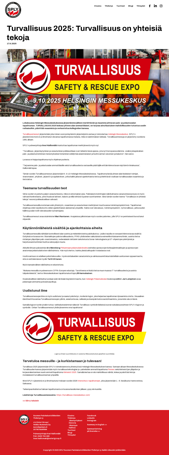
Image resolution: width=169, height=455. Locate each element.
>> (97, 425)
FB (150, 7)
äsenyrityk (74, 421)
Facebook (91, 416)
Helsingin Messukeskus (118, 134)
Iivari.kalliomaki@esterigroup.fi (47, 438)
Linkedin (91, 418)
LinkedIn (155, 6)
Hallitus (72, 428)
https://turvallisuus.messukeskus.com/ (73, 395)
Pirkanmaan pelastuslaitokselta (74, 248)
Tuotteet (120, 6)
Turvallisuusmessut (31, 134)
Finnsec (111, 369)
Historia (72, 423)
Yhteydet (141, 6)
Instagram (91, 421)
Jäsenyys (73, 425)
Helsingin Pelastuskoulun (96, 279)
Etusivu (97, 6)
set (80, 421)
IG (161, 7)
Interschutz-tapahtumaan (89, 381)
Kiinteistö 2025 (69, 372)
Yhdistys (109, 6)
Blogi (130, 6)
